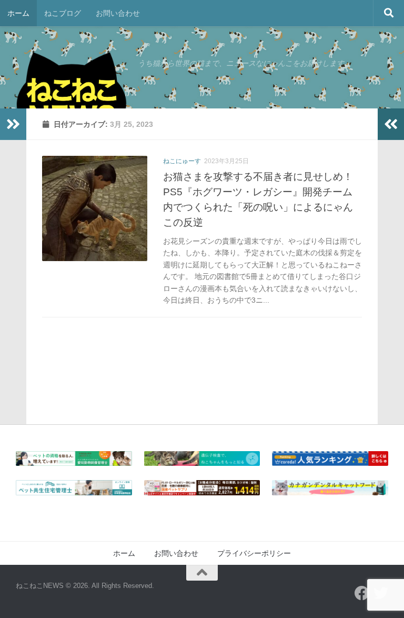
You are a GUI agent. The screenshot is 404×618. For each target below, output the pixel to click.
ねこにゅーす (182, 161)
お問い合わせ (118, 13)
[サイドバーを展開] (13, 124)
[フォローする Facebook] (362, 593)
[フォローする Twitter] (380, 593)
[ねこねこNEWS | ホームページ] (71, 100)
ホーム (18, 13)
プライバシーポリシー (254, 553)
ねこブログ (62, 13)
